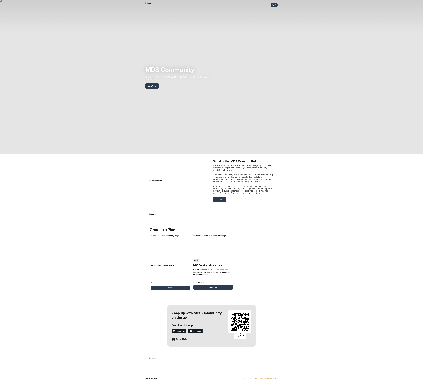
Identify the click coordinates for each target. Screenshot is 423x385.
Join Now (152, 86)
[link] (170, 262)
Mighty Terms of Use (249, 378)
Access (170, 288)
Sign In (274, 5)
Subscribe (213, 287)
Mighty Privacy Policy (269, 378)
